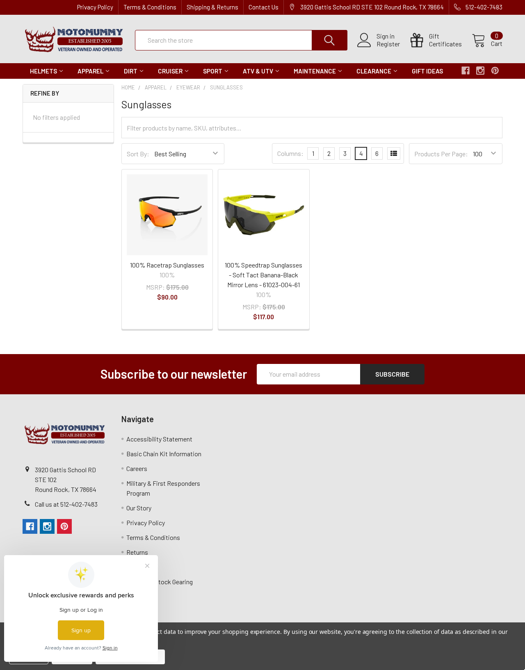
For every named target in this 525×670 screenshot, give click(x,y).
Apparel (90, 71)
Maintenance (315, 71)
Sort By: (138, 154)
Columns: (290, 153)
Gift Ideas (427, 71)
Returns (137, 552)
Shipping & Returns (212, 7)
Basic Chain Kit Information (163, 453)
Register (388, 44)
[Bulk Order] (393, 153)
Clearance (373, 71)
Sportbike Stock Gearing (159, 581)
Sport (212, 71)
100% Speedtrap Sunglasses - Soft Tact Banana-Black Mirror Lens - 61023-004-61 (263, 274)
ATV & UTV (258, 71)
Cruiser (170, 71)
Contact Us (263, 7)
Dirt (130, 71)
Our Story (138, 508)
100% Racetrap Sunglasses (167, 265)
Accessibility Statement (159, 439)
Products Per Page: (441, 154)
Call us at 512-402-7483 (66, 504)
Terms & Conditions (149, 7)
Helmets (43, 71)
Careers (136, 468)
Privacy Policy (95, 7)
